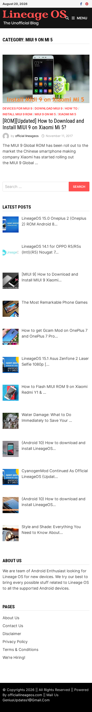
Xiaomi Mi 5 (67, 114)
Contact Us (13, 625)
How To (71, 108)
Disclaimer (12, 633)
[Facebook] (81, 3)
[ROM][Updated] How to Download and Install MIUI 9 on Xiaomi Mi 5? (43, 124)
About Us (11, 618)
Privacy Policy (15, 641)
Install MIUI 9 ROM (17, 114)
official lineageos (27, 136)
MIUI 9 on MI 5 (45, 114)
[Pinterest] (86, 3)
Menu (82, 18)
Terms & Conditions (20, 649)
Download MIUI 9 (48, 108)
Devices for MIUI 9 (17, 108)
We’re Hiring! (14, 657)
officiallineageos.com (25, 695)
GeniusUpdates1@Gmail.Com (26, 700)
